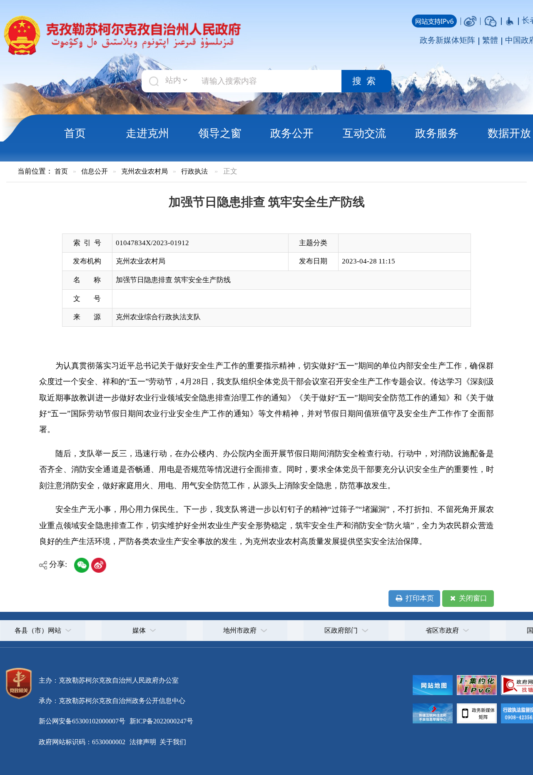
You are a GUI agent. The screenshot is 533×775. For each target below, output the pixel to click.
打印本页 (419, 598)
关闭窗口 (472, 598)
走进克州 (147, 133)
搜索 (366, 81)
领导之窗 (220, 133)
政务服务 (436, 133)
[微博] (470, 20)
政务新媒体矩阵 (447, 40)
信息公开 (94, 171)
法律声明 (143, 741)
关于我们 (172, 741)
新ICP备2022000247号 (160, 721)
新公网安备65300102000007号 (82, 721)
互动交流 (364, 133)
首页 (75, 133)
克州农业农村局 (144, 171)
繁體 (490, 40)
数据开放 (509, 133)
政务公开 (292, 133)
